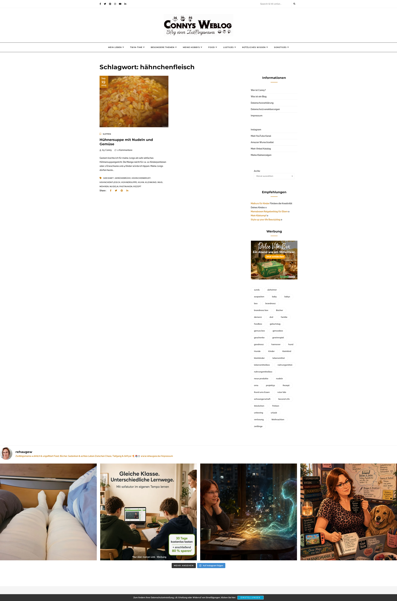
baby (274, 296)
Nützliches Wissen (254, 47)
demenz (258, 317)
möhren (104, 186)
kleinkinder (259, 358)
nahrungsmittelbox (263, 372)
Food (211, 47)
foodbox (258, 324)
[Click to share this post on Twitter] (116, 191)
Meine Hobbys (191, 47)
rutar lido (281, 392)
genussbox (278, 331)
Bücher (279, 310)
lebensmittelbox (262, 365)
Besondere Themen (162, 47)
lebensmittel (278, 358)
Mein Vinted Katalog (261, 148)
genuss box (259, 331)
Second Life (284, 399)
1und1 (257, 290)
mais (160, 182)
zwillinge (258, 426)
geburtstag (275, 324)
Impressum (256, 115)
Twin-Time (136, 47)
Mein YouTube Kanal (261, 136)
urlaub (274, 413)
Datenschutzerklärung (262, 103)
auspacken (259, 296)
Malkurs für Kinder (260, 203)
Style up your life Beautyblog (265, 219)
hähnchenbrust (141, 178)
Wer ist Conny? (258, 90)
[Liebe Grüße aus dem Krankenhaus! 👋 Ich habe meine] (48, 512)
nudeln (114, 186)
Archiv (257, 171)
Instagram (256, 129)
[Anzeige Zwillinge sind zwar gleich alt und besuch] (148, 512)
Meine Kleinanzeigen (261, 155)
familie (284, 317)
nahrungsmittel (285, 365)
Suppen (107, 134)
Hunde (257, 351)
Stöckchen (259, 406)
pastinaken (125, 186)
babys (287, 296)
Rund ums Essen (262, 392)
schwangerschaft (262, 399)
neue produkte (261, 378)
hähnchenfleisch (110, 182)
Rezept (137, 186)
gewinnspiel (278, 337)
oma (256, 385)
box (256, 303)
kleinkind (151, 182)
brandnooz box (261, 310)
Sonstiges (280, 47)
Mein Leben (115, 47)
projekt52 (270, 385)
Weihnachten (277, 419)
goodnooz (259, 344)
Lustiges (228, 47)
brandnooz (270, 303)
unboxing (258, 413)
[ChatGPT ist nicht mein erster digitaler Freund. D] (248, 512)
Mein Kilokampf (258, 215)
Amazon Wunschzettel (262, 142)
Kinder (271, 351)
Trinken (275, 406)
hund (290, 344)
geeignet (108, 178)
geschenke (259, 337)
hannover (276, 344)
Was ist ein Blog (259, 96)
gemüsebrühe (123, 178)
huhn (141, 182)
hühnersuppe (129, 182)
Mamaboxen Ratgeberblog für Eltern (269, 211)
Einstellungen (250, 597)
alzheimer (272, 290)
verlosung (259, 419)
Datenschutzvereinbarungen (265, 109)
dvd (271, 317)
